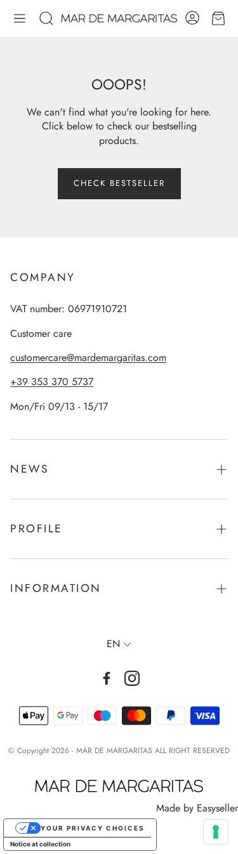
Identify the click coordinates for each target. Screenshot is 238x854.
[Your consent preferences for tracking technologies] (216, 832)
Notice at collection (40, 844)
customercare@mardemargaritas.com (88, 357)
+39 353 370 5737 (51, 381)
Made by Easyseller (197, 808)
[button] (19, 18)
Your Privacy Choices (93, 828)
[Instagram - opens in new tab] (132, 678)
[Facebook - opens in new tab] (106, 678)
